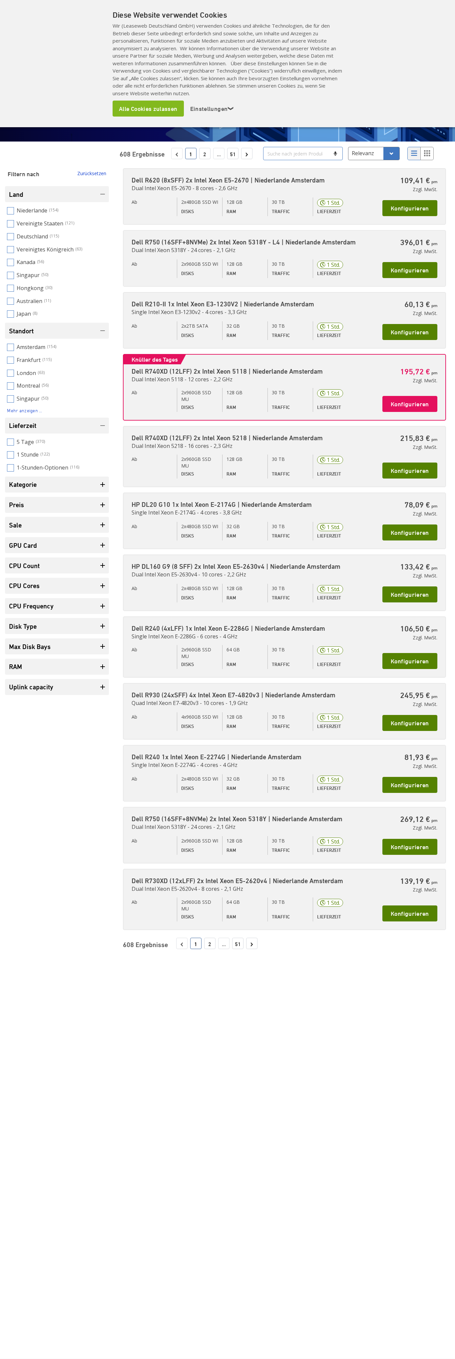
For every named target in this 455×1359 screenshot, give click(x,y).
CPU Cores (24, 585)
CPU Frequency (31, 606)
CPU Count (24, 565)
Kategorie (23, 484)
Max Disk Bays (30, 646)
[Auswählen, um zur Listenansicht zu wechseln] (414, 153)
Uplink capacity (31, 687)
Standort (21, 331)
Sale (15, 525)
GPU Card (23, 545)
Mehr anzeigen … (24, 410)
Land (16, 194)
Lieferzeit (22, 425)
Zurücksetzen (91, 173)
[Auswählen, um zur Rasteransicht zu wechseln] (427, 153)
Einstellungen (212, 108)
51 (233, 154)
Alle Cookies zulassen (148, 108)
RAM (15, 666)
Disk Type (23, 626)
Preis (16, 505)
